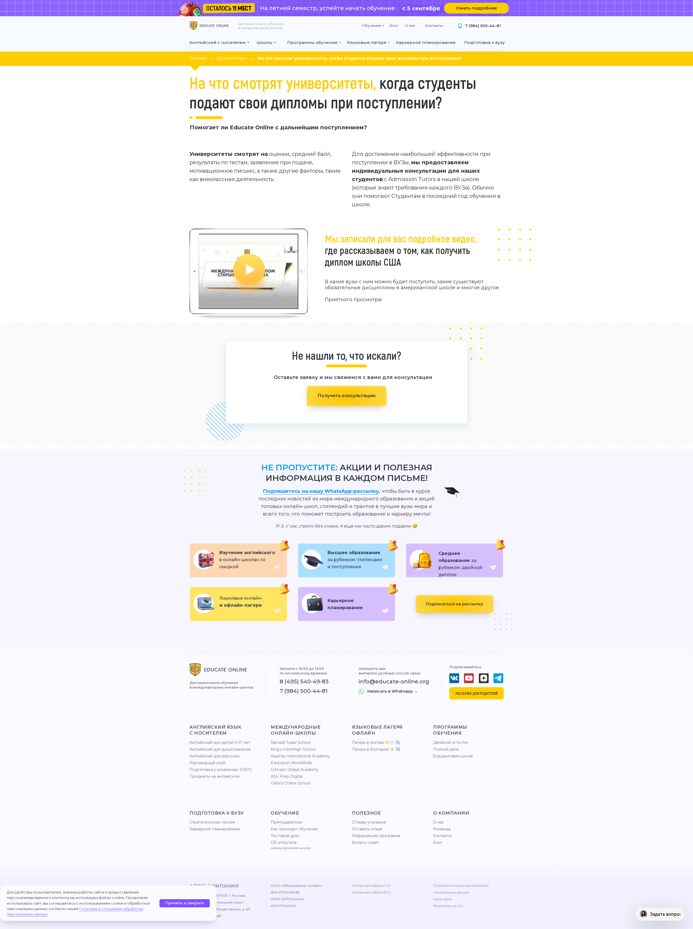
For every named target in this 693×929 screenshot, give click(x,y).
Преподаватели (286, 822)
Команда (441, 829)
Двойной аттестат (450, 742)
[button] (476, 8)
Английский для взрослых (214, 756)
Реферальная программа (376, 835)
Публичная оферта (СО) (371, 885)
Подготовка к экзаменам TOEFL (220, 769)
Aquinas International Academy (300, 756)
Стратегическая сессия (212, 822)
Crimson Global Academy (294, 769)
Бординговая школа (453, 756)
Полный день (446, 749)
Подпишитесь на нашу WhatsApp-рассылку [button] (321, 491)
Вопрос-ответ (232, 58)
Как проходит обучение (294, 829)
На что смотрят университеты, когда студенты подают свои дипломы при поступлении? (360, 58)
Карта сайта (442, 899)
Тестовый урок (285, 835)
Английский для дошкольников (220, 749)
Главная (198, 58)
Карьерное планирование (214, 829)
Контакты (442, 835)
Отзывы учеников (369, 822)
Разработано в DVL (448, 906)
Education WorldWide (291, 762)
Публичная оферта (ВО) (371, 892)
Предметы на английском (214, 776)
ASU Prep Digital (286, 776)
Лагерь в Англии (368, 742)
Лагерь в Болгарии (370, 749)
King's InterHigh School (293, 749)
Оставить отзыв (367, 829)
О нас (438, 822)
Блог (437, 842)
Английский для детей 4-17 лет (219, 742)
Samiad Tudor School (290, 742)
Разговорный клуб (207, 762)
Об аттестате (284, 842)
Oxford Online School (290, 783)
